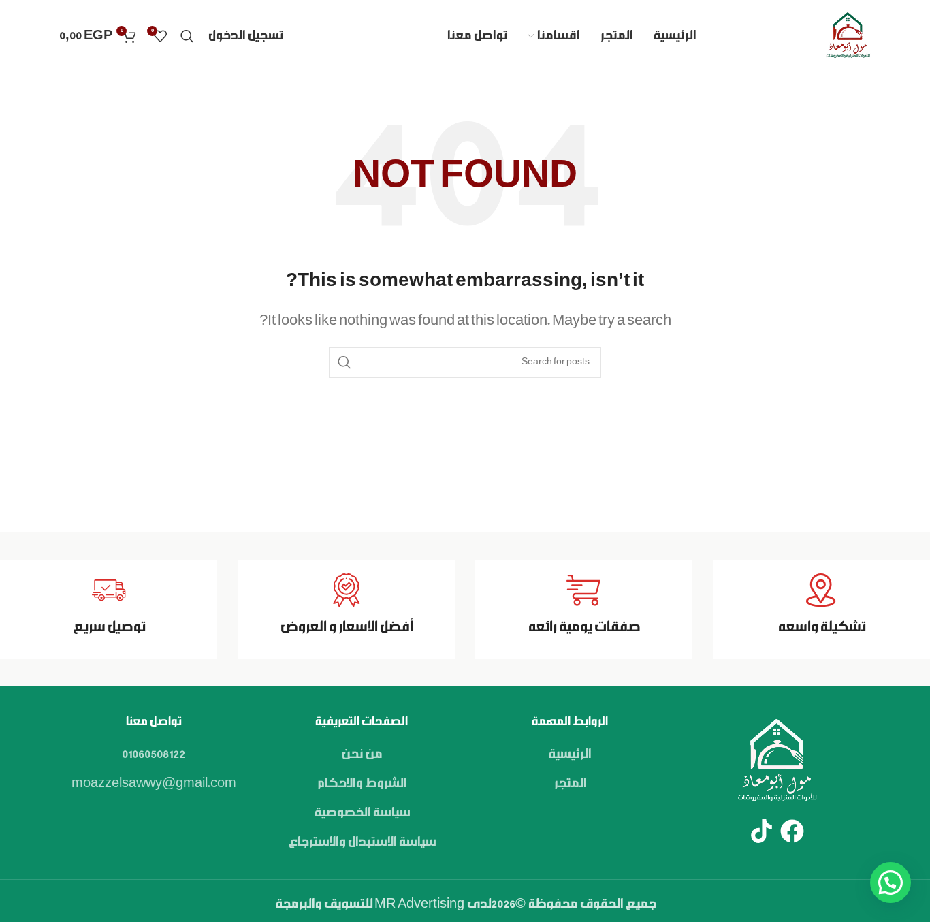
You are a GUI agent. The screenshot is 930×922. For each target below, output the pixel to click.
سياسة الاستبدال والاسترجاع (362, 842)
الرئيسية (569, 754)
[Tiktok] (761, 831)
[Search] (187, 36)
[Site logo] (847, 36)
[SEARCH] (344, 362)
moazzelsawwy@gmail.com (153, 784)
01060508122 (153, 754)
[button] (890, 882)
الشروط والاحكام (361, 784)
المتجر (570, 784)
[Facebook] (792, 831)
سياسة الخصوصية (362, 813)
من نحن (361, 754)
